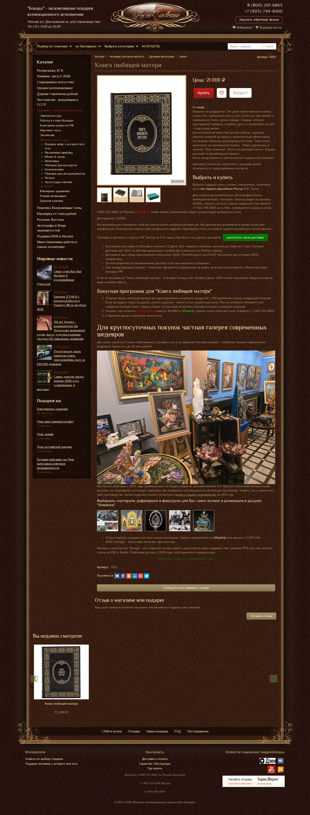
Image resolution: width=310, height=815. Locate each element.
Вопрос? (240, 93)
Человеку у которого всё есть (59, 110)
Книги (49, 186)
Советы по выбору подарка (44, 758)
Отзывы (134, 731)
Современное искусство (55, 82)
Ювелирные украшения (54, 191)
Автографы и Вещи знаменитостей (51, 228)
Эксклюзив (47, 135)
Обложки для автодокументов (65, 173)
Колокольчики (54, 169)
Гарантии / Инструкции (155, 763)
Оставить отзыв (261, 616)
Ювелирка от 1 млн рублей (56, 214)
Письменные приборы (59, 152)
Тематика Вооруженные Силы (59, 208)
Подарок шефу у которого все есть (65, 146)
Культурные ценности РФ (57, 125)
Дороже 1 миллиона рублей (57, 94)
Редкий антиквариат (53, 196)
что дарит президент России (221, 188)
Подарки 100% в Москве (55, 236)
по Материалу (86, 46)
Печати (49, 177)
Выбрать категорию (119, 46)
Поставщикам (197, 731)
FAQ (177, 731)
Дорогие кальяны (51, 200)
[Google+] (140, 575)
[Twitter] (146, 575)
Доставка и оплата (155, 758)
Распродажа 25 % (50, 70)
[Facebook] (122, 575)
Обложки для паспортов (61, 165)
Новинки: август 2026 (53, 76)
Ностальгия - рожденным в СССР (57, 102)
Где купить (155, 768)
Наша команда (157, 731)
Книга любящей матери (61, 703)
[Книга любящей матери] (141, 130)
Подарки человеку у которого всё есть (51, 763)
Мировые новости (55, 258)
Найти (270, 46)
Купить (204, 93)
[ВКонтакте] (117, 575)
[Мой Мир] (134, 575)
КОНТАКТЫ (151, 46)
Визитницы (52, 161)
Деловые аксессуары (54, 140)
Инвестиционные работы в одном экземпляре (57, 244)
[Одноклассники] (128, 575)
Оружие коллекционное (55, 88)
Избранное (244, 27)
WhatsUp (220, 537)
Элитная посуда (50, 115)
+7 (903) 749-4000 (263, 11)
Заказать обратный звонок (259, 19)
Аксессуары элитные (58, 182)
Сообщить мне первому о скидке (186, 587)
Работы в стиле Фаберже (57, 120)
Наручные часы (50, 130)
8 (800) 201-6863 (265, 5)
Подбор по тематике (52, 46)
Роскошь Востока (50, 220)
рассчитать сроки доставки (245, 237)
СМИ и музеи (112, 731)
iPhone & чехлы (55, 156)
